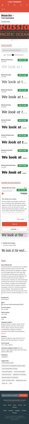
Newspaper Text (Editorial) (19, 374)
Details (3, 260)
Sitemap (15, 407)
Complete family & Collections (11, 182)
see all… (3, 333)
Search (9, 405)
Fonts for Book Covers (7, 363)
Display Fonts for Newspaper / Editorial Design (13, 366)
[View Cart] (21, 5)
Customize (14, 229)
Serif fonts (4, 357)
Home (4, 405)
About (14, 405)
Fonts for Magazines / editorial (9, 368)
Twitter (5, 410)
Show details (20, 219)
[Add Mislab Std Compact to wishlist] (1, 243)
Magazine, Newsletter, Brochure (10, 377)
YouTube (24, 410)
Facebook (11, 410)
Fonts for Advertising (19, 371)
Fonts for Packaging (7, 371)
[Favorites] (8, 5)
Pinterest (14, 412)
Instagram (17, 410)
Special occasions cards (8, 380)
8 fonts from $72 (6, 45)
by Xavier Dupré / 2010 (9, 244)
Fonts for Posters (6, 374)
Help (25, 405)
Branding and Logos (21, 380)
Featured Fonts (5, 22)
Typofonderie (9, 18)
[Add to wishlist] (13, 15)
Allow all (14, 224)
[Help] (14, 5)
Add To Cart (23, 60)
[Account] (2, 5)
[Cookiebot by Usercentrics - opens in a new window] (20, 194)
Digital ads (4, 383)
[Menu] (27, 5)
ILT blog (20, 405)
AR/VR (10, 383)
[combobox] (14, 9)
